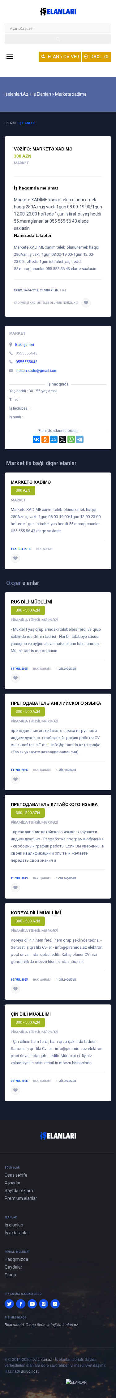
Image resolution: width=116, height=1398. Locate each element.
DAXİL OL (99, 56)
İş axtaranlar (17, 1232)
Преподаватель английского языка (56, 703)
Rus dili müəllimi (31, 601)
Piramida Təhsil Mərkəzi (34, 619)
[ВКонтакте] (36, 439)
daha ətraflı (34, 558)
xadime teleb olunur (46, 302)
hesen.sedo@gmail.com (36, 370)
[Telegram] (80, 439)
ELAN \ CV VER (63, 56)
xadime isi (21, 302)
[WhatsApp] (71, 439)
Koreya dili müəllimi (36, 912)
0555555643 (26, 353)
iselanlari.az (42, 1359)
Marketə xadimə (31, 482)
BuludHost (29, 1371)
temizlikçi (70, 302)
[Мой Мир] (54, 439)
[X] (62, 439)
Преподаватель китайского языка (54, 804)
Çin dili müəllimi (31, 1014)
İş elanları (27, 123)
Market (21, 162)
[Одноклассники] (45, 439)
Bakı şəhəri (24, 344)
